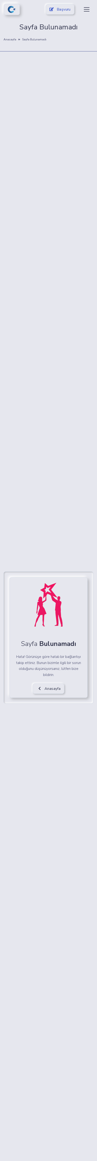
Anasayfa (10, 39)
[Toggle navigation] (86, 9)
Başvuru (63, 9)
